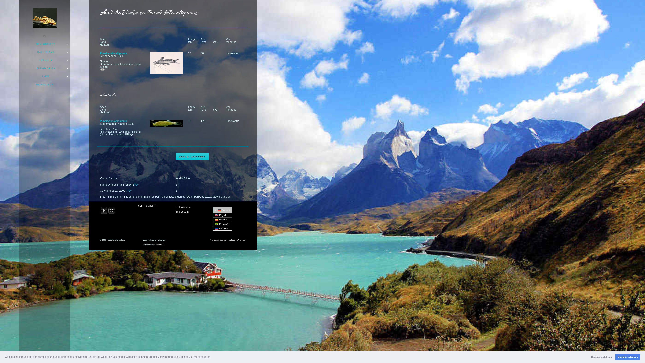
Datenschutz (183, 207)
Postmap (231, 240)
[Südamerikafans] (45, 18)
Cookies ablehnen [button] (601, 357)
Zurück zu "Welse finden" (192, 156)
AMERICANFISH (148, 206)
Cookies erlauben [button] (628, 357)
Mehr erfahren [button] (202, 356)
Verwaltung (214, 240)
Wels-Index (241, 240)
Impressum (182, 211)
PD (136, 184)
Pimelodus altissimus (113, 121)
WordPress (160, 245)
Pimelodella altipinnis (113, 53)
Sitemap (223, 240)
